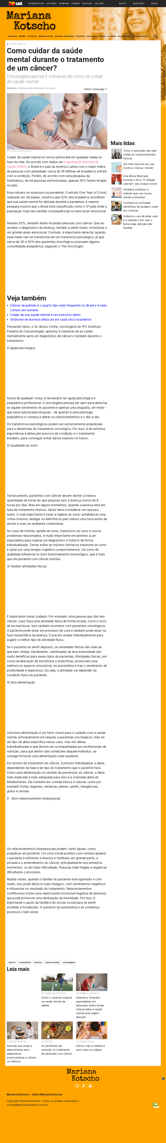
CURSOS (75, 3)
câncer (12, 962)
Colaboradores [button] (140, 36)
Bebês (22, 36)
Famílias (80, 36)
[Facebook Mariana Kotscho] (83, 1085)
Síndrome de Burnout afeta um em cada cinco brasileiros (50, 319)
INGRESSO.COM (36, 3)
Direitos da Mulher (64, 36)
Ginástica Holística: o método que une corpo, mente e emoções (137, 193)
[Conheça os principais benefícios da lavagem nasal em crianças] (116, 205)
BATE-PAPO (138, 3)
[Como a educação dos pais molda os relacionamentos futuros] (116, 153)
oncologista (69, 962)
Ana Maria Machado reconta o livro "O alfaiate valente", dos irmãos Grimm (140, 179)
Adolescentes (46, 36)
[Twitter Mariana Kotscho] (89, 1085)
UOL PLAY (87, 3)
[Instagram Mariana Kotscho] (76, 1085)
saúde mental (52, 962)
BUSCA (122, 3)
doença (38, 962)
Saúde (102, 36)
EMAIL (154, 3)
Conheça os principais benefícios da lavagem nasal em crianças (140, 206)
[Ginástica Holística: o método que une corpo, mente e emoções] (116, 192)
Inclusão (111, 36)
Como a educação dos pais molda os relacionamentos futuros (139, 154)
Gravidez (13, 36)
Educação (92, 36)
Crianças (32, 36)
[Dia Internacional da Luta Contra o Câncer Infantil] (116, 167)
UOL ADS (99, 3)
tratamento (25, 962)
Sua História (124, 36)
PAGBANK (64, 3)
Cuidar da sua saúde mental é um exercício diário (45, 315)
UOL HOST (52, 3)
